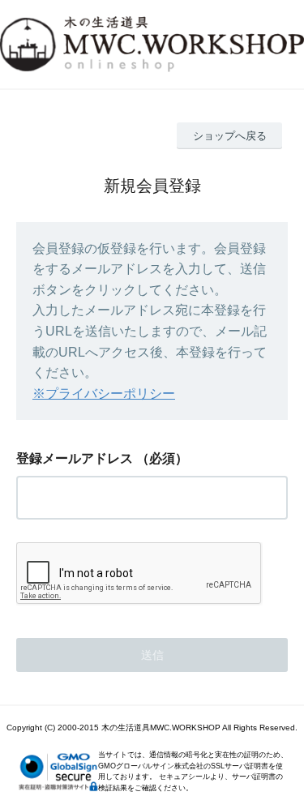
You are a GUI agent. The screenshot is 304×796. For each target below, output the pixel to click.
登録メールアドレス (74, 458)
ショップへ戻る (230, 136)
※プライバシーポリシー (103, 393)
